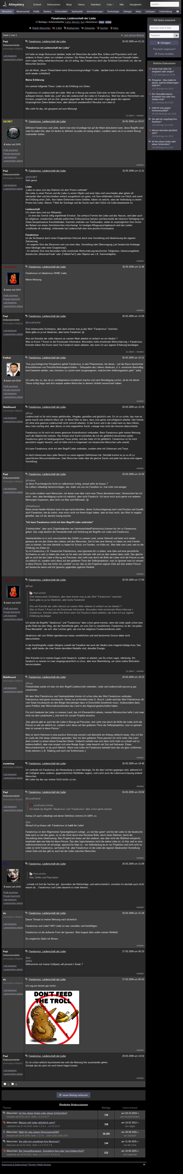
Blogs (69, 4)
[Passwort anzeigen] (176, 37)
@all (28, 822)
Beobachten (73, 28)
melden (140, 115)
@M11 (29, 961)
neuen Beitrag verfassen (75, 1095)
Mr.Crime (132, 1145)
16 (56, 1126)
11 (59, 1155)
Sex (82, 22)
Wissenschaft (22, 11)
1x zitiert (130, 115)
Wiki (122, 4)
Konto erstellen (166, 54)
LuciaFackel (9, 267)
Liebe (68, 22)
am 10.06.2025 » (130, 1151)
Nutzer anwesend (164, 20)
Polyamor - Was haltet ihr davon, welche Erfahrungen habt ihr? (165, 84)
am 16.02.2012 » (130, 1122)
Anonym (11, 1136)
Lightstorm (12, 1126)
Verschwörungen (95, 11)
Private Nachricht (11, 153)
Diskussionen (53, 4)
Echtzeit (37, 4)
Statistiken (96, 4)
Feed (101, 22)
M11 (5, 864)
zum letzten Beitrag (134, 35)
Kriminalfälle (61, 11)
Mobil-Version (44, 1164)
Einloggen (166, 43)
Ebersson (11, 1145)
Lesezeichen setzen (13, 59)
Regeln (32, 1164)
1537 (65, 1136)
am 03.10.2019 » (130, 1113)
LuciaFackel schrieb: (43, 805)
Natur (138, 11)
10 (56, 1155)
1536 (59, 1136)
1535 (54, 1136)
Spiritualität (77, 11)
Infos (115, 28)
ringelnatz (11, 1155)
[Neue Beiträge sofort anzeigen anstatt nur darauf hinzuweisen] (14, 1084)
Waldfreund (9, 407)
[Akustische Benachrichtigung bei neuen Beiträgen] (7, 1084)
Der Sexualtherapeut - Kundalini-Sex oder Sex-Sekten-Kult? (51, 1151)
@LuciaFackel (33, 322)
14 (49, 1126)
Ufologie (127, 11)
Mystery (47, 11)
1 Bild (58, 28)
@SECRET (31, 177)
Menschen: (13, 1113)
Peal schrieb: (39, 593)
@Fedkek (31, 480)
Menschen (7, 11)
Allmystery (16, 4)
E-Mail (108, 22)
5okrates (11, 1117)
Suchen (104, 28)
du (4, 913)
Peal (5, 41)
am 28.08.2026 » (130, 1132)
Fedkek (7, 357)
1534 (48, 1136)
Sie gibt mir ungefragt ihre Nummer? (39, 1141)
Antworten (90, 28)
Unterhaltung (165, 11)
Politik (36, 11)
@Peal (29, 413)
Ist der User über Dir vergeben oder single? (163, 72)
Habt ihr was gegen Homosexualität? (39, 1132)
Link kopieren (10, 56)
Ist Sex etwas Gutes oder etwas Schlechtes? (43, 1113)
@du (28, 957)
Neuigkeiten (136, 4)
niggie (132, 1126)
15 (52, 1126)
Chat (110, 4)
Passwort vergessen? (164, 49)
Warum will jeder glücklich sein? (37, 1122)
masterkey (8, 763)
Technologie (113, 11)
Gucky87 (132, 1136)
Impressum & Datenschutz (14, 1164)
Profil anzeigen (10, 150)
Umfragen (150, 11)
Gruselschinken (132, 1117)
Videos (81, 4)
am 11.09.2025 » (130, 1141)
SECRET (8, 121)
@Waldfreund (32, 506)
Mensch (76, 22)
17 (59, 1126)
